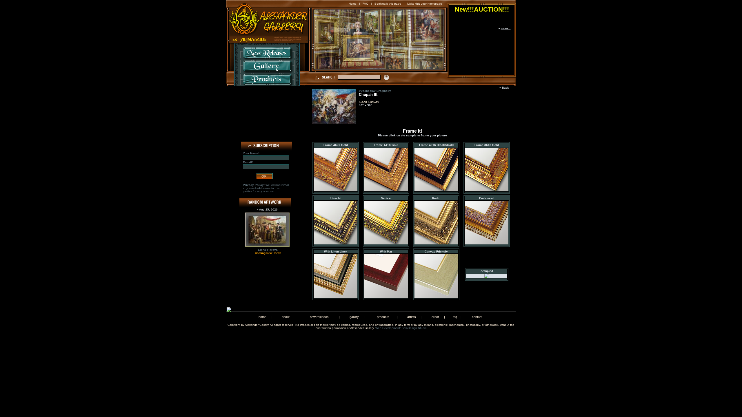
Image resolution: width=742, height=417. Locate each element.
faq (455, 317)
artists (411, 317)
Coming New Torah (268, 253)
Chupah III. (369, 94)
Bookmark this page (387, 3)
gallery (354, 317)
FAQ (365, 3)
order (435, 317)
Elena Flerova (268, 249)
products (383, 317)
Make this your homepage (424, 3)
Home (353, 3)
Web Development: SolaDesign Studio (401, 328)
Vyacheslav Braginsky (375, 90)
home (262, 317)
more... (506, 28)
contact (477, 317)
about (286, 317)
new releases (319, 317)
